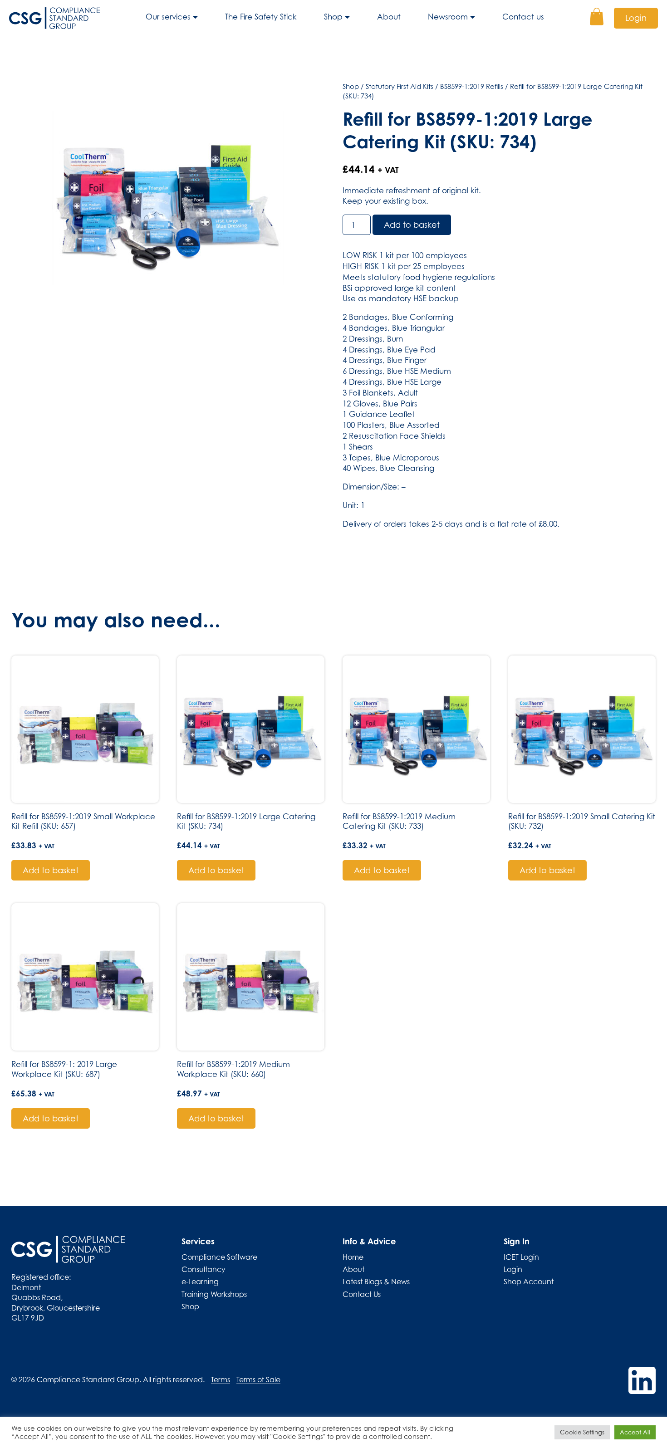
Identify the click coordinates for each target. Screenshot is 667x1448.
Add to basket (412, 225)
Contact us (523, 16)
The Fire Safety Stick (261, 16)
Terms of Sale (258, 1379)
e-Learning (200, 1281)
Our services (168, 16)
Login (636, 18)
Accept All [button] (635, 1432)
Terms (220, 1379)
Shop (333, 16)
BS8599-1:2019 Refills (471, 86)
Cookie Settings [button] (582, 1432)
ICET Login (521, 1257)
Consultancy (203, 1269)
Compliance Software (219, 1257)
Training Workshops (214, 1294)
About (389, 16)
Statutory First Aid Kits (399, 86)
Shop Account (529, 1281)
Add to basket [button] (50, 870)
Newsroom (448, 16)
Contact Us (362, 1294)
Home (353, 1257)
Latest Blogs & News (376, 1281)
